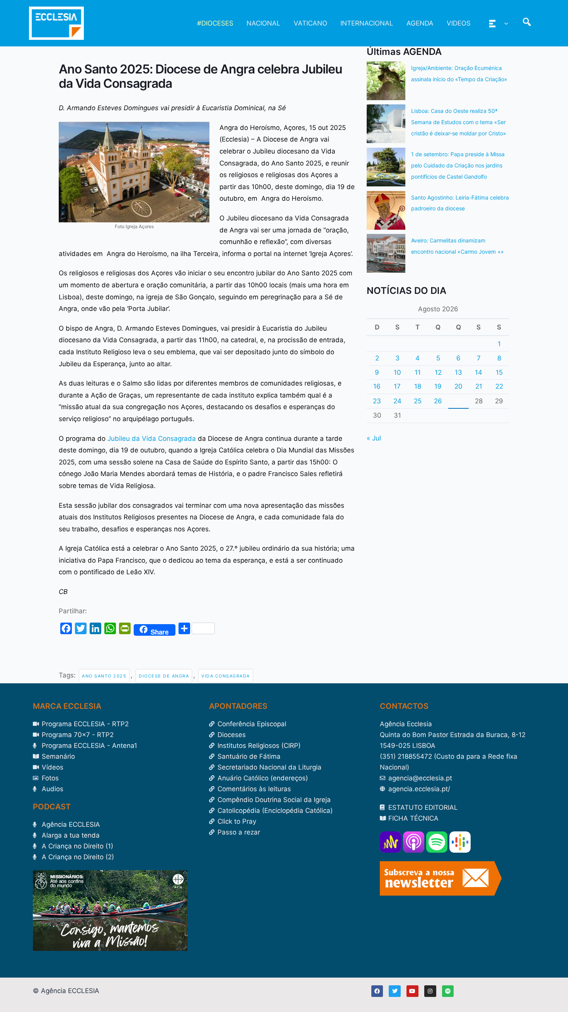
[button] (504, 23)
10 (397, 372)
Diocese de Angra (164, 676)
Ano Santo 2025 (104, 676)
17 (397, 386)
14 (478, 372)
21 (478, 386)
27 (458, 400)
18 (417, 386)
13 (458, 372)
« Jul (374, 438)
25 (418, 401)
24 (397, 401)
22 (499, 386)
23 (377, 401)
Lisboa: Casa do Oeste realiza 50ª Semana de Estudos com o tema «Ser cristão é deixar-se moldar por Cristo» (458, 122)
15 (499, 372)
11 (418, 372)
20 (458, 386)
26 (438, 401)
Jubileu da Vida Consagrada (151, 438)
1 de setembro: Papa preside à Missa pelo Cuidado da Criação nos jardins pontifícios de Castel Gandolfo (458, 165)
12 (438, 372)
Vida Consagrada (225, 676)
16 (377, 386)
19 (438, 386)
